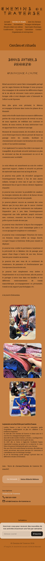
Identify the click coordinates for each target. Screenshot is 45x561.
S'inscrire (37, 534)
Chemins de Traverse (11, 494)
